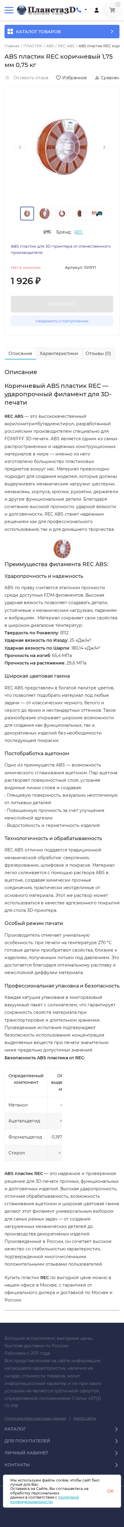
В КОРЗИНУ (62, 304)
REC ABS (66, 46)
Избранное (74, 77)
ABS (50, 46)
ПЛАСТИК (32, 46)
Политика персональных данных (35, 1418)
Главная (12, 46)
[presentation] (20, 147)
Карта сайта (84, 1418)
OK (110, 1491)
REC (78, 232)
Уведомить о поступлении (62, 320)
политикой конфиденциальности (44, 1499)
